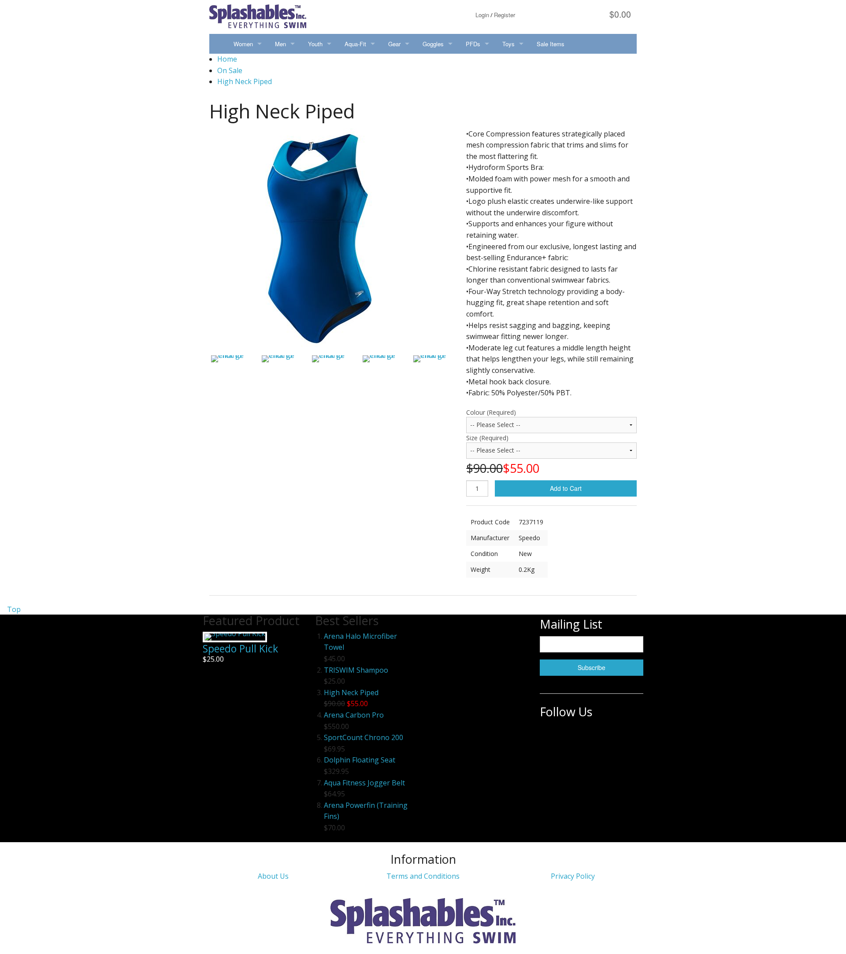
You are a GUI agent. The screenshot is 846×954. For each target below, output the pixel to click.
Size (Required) (487, 438)
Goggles (433, 44)
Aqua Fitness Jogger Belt (364, 783)
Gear (394, 44)
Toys (508, 44)
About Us (273, 876)
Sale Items (550, 44)
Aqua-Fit (355, 44)
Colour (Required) (491, 412)
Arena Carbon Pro (354, 715)
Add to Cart (566, 488)
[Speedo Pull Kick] (235, 637)
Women (243, 44)
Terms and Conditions (423, 876)
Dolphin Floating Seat (359, 760)
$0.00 (619, 14)
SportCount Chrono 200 (363, 737)
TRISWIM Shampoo (356, 670)
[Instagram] (573, 734)
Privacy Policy (573, 876)
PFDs (473, 44)
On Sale (229, 70)
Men (280, 44)
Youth (315, 44)
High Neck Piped (244, 81)
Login (482, 15)
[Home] (218, 44)
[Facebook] (549, 734)
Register (504, 15)
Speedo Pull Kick (240, 648)
